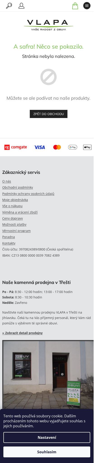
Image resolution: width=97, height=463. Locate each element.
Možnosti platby (14, 224)
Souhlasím (46, 451)
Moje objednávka (15, 200)
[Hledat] (9, 5)
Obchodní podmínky (17, 187)
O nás (6, 181)
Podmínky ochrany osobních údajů (28, 193)
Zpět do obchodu (48, 114)
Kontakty (8, 243)
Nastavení (47, 437)
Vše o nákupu (12, 206)
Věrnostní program (16, 231)
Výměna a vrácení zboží (20, 212)
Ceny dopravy (12, 218)
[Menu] (86, 5)
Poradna (8, 237)
